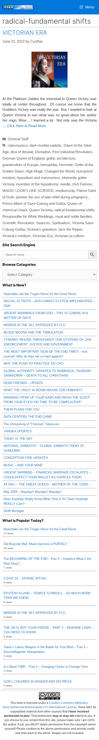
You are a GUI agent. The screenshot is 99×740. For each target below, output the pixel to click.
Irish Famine (82, 184)
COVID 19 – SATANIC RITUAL (25, 578)
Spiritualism (61, 223)
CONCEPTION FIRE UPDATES (26, 458)
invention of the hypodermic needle (43, 184)
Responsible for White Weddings (27, 216)
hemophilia (48, 165)
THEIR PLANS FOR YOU (21, 409)
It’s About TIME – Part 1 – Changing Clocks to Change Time (46, 666)
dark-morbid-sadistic (46, 145)
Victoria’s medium (16, 236)
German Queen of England (23, 158)
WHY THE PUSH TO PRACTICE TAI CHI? (33, 363)
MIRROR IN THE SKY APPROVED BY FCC (35, 325)
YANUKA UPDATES (18, 431)
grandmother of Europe (20, 165)
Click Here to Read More (26, 126)
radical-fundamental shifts (74, 210)
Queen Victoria (40, 210)
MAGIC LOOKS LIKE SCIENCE (28, 191)
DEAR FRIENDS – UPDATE (23, 383)
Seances (43, 223)
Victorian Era (42, 236)
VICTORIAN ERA (24, 32)
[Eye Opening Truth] (17, 7)
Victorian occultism (69, 236)
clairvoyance (18, 145)
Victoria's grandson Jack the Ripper (54, 229)
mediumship (65, 191)
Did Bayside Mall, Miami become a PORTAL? (35, 544)
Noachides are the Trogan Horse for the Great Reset (40, 294)
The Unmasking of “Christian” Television (31, 424)
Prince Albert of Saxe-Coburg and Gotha (33, 203)
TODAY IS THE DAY (18, 438)
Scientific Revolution (18, 223)
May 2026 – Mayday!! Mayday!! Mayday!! (33, 492)
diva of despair (22, 152)
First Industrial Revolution (72, 152)
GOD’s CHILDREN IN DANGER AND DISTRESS (38, 681)
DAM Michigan (14, 511)
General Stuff (18, 139)
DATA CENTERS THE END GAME (28, 416)
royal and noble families (73, 216)
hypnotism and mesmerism (38, 178)
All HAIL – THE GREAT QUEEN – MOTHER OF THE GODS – (47, 484)
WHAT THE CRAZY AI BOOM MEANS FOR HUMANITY (43, 390)
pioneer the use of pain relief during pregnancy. (52, 197)
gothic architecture (60, 158)
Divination (42, 152)
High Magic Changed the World (50, 171)
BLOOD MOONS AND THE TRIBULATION (33, 332)
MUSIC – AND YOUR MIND (23, 465)
